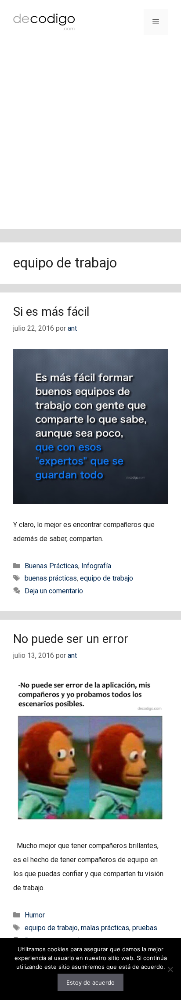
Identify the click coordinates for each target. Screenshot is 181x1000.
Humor (35, 915)
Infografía (96, 566)
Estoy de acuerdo (90, 982)
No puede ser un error (70, 639)
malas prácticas (105, 928)
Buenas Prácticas (51, 566)
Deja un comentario (54, 591)
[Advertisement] (90, 138)
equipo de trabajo (106, 578)
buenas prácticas (51, 578)
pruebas (144, 928)
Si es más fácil (51, 312)
